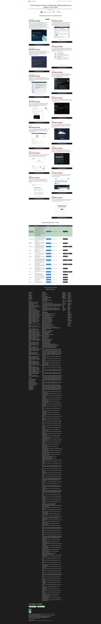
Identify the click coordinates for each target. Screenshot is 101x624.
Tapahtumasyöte (65, 301)
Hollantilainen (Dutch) (69, 299)
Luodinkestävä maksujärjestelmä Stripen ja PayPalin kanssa (50, 344)
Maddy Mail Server (30, 243)
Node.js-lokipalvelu (44, 338)
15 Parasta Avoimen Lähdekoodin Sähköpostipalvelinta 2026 (52, 490)
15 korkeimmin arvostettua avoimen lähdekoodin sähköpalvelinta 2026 (51, 355)
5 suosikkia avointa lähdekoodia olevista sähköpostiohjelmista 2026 (52, 432)
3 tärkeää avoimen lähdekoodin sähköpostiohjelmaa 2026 (51, 385)
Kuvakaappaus (49, 231)
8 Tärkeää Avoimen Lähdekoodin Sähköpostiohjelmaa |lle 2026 (52, 534)
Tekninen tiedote (44, 293)
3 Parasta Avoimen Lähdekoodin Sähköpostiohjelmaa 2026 (51, 491)
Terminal (30, 299)
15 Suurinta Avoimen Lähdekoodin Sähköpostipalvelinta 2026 (51, 526)
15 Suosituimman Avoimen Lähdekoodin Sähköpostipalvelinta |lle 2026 (50, 550)
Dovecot (30, 253)
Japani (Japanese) (69, 311)
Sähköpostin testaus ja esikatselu (46, 328)
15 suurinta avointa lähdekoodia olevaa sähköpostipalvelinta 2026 (51, 426)
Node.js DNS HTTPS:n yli (45, 335)
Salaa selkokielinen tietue (33, 383)
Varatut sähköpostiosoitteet (32, 384)
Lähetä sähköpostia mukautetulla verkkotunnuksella (33, 304)
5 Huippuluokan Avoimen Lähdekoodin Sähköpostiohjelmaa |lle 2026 (52, 544)
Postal (30, 274)
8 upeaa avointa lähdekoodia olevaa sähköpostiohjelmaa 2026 (51, 424)
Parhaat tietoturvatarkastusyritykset (47, 318)
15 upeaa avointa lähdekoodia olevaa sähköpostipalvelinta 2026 (51, 422)
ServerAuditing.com (31, 387)
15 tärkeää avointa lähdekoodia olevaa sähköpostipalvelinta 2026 (51, 434)
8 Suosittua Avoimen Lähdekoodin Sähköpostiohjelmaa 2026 (51, 531)
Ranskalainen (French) (69, 302)
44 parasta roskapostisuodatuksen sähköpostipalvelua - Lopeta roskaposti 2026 (51, 310)
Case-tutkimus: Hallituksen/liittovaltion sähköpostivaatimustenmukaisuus (47, 321)
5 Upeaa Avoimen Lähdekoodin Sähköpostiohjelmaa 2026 (51, 476)
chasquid (30, 268)
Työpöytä (30, 297)
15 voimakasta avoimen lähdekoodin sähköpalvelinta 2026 (51, 386)
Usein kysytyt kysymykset (68, 1)
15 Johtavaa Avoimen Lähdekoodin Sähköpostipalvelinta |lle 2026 (51, 557)
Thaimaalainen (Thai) (69, 321)
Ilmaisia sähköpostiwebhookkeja (46, 297)
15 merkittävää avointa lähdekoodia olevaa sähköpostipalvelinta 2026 (51, 419)
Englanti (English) (70, 300)
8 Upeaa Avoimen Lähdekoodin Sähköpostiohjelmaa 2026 (50, 524)
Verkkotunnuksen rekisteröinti (33, 382)
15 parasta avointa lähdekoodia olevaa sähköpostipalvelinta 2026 (51, 441)
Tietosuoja (63, 1)
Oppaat (30, 300)
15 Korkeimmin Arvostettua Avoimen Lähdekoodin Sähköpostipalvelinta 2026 (49, 504)
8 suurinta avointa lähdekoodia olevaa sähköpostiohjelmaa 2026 (51, 428)
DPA (63, 306)
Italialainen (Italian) (69, 310)
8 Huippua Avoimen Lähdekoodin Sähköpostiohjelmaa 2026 (51, 495)
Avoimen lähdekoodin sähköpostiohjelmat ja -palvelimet (51, 349)
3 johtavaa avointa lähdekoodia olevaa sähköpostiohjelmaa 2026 (51, 409)
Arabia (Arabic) (70, 293)
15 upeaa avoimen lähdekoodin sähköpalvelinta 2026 (51, 377)
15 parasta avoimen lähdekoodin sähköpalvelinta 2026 (51, 350)
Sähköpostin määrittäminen (34, 310)
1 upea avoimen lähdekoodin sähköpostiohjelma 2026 (51, 378)
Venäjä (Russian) (70, 317)
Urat (63, 310)
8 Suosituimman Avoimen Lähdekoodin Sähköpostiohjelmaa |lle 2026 (50, 552)
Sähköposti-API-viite (45, 296)
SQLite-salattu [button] (59, 225)
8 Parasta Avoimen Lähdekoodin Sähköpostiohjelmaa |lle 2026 (51, 592)
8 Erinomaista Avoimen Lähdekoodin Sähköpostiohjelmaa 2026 (52, 465)
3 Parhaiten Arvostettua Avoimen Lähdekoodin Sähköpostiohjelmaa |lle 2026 (51, 548)
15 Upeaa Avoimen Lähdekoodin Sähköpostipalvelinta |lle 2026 (51, 572)
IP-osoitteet (43, 295)
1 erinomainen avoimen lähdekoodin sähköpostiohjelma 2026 (51, 374)
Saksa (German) (70, 303)
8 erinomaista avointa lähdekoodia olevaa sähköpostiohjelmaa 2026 (50, 413)
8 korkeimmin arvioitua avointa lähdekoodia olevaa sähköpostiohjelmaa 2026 (49, 458)
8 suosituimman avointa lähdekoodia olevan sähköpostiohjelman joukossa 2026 (51, 401)
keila (29, 279)
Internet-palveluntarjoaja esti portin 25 (34, 376)
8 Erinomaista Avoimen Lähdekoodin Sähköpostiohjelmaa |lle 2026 (51, 563)
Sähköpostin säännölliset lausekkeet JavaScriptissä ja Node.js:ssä (51, 327)
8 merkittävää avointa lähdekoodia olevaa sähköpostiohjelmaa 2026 (52, 420)
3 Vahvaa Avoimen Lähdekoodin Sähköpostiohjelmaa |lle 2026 (50, 589)
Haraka (30, 271)
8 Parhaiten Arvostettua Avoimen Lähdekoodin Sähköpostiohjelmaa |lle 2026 (51, 600)
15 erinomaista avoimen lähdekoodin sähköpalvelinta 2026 (52, 369)
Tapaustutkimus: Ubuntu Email (46, 323)
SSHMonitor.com (31, 388)
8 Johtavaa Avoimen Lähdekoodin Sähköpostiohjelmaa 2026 (52, 510)
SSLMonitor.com (31, 389)
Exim (29, 260)
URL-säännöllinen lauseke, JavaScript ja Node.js (49, 346)
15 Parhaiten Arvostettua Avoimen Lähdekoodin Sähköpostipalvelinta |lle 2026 (51, 546)
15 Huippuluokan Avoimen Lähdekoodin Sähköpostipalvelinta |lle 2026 (50, 542)
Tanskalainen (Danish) (69, 297)
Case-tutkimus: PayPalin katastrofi (47, 339)
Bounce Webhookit (44, 299)
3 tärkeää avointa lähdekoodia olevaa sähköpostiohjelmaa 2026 (51, 436)
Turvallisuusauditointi (45, 294)
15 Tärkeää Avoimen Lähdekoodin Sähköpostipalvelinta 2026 (51, 484)
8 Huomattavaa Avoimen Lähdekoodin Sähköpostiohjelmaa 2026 (51, 473)
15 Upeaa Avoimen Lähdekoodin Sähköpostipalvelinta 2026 (52, 475)
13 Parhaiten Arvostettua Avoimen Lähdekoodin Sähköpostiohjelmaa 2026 (51, 405)
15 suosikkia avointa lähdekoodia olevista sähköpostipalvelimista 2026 (51, 430)
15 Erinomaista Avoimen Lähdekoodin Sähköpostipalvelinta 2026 (52, 467)
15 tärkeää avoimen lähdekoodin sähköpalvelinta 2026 (51, 384)
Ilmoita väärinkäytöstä (65, 308)
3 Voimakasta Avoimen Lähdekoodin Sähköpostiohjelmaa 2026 (51, 489)
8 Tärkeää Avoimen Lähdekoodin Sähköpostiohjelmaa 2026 (52, 485)
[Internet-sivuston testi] (33, 606)
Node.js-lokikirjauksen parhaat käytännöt (47, 317)
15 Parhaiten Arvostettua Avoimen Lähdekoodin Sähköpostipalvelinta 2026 (51, 403)
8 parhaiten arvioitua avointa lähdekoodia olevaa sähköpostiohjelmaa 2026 (51, 398)
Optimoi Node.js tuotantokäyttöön (46, 331)
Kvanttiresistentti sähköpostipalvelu (47, 340)
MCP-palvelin (44, 329)
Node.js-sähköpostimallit (45, 336)
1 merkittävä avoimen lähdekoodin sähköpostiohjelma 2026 (52, 376)
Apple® (30, 293)
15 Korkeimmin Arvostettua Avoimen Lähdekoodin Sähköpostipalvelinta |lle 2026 (49, 553)
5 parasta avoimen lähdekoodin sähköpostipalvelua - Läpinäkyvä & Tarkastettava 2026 (51, 306)
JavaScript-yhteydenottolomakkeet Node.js (48, 334)
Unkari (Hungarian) (69, 306)
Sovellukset (31, 292)
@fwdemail (65, 295)
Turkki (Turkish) (70, 322)
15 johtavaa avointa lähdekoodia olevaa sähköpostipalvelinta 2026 (51, 407)
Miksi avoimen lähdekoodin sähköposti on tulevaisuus (49, 347)
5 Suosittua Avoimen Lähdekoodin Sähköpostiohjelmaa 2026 (52, 482)
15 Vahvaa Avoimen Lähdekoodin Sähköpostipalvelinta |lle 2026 (52, 535)
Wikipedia (70, 246)
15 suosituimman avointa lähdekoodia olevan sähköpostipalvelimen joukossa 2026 (51, 400)
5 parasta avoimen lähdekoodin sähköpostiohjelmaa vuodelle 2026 (51, 394)
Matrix (64, 296)
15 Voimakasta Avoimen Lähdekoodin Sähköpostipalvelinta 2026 (51, 487)
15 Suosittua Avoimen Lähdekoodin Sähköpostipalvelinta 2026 (51, 480)
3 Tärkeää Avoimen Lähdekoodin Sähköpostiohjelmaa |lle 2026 (52, 585)
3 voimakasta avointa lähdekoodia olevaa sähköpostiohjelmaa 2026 (52, 439)
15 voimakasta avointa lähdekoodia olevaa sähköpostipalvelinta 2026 (51, 438)
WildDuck (30, 256)
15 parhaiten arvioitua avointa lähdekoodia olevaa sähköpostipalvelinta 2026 (52, 396)
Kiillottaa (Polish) (70, 315)
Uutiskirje (64, 293)
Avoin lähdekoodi (44, 301)
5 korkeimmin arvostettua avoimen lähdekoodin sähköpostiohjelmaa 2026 (51, 364)
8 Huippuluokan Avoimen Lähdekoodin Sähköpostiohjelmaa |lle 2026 (50, 596)
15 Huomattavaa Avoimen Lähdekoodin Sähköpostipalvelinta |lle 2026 (51, 569)
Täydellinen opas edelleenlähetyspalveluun (48, 330)
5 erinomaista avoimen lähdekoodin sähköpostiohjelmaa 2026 (51, 371)
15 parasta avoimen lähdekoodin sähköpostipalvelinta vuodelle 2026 (51, 392)
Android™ (30, 295)
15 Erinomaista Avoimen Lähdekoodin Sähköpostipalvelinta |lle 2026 (51, 561)
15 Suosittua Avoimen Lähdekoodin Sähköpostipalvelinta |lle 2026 (51, 579)
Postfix (30, 264)
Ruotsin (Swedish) (70, 320)
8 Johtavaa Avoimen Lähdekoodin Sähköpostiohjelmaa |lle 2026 (51, 559)
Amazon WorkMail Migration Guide (47, 314)
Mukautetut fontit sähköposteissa (46, 325)
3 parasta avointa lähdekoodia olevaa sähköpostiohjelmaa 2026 (51, 443)
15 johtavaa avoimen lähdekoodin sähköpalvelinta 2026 (51, 366)
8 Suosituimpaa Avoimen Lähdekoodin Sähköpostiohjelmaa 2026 (51, 502)
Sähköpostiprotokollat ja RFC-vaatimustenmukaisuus (49, 326)
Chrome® (30, 298)
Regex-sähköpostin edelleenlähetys (47, 300)
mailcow (30, 250)
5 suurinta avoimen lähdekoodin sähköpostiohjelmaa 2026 (51, 380)
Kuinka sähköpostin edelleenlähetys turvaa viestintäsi (49, 345)
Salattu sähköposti (59, 1)
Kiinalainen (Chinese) (69, 295)
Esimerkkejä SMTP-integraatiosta (33, 302)
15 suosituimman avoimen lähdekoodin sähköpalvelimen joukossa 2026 (51, 359)
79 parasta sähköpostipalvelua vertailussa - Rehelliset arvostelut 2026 (52, 304)
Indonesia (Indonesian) (69, 308)
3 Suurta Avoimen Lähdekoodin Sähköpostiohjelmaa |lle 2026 (51, 577)
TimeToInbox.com (31, 386)
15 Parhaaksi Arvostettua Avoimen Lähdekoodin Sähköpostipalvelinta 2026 (52, 496)
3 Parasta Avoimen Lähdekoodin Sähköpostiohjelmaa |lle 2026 (51, 540)
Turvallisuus (64, 303)
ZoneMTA (30, 277)
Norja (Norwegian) (70, 314)
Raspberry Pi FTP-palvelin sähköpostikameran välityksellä (33, 309)
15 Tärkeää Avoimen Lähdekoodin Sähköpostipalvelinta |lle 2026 (51, 583)
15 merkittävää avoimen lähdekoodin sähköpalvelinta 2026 (52, 375)
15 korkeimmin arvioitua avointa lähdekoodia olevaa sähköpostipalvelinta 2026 (49, 457)
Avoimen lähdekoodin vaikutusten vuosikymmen (49, 313)
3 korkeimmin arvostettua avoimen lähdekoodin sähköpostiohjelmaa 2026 (51, 357)
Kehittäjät (43, 292)
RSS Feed (64, 298)
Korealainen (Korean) (69, 313)
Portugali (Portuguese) (69, 316)
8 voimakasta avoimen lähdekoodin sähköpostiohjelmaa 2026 (52, 387)
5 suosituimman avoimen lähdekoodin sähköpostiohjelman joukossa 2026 (51, 361)
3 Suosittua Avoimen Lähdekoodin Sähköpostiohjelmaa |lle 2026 (51, 581)
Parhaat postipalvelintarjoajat (46, 316)
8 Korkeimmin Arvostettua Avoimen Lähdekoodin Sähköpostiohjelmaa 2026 (52, 506)
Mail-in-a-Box (31, 246)
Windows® (30, 294)
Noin (63, 302)
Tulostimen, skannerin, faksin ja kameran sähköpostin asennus (34, 307)
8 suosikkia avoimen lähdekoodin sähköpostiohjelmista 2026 (51, 383)
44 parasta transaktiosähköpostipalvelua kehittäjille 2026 (50, 307)
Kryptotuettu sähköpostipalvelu (46, 332)
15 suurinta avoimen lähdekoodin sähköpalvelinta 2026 (52, 379)
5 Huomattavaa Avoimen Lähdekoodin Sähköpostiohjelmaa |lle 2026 (51, 571)
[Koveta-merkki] (30, 610)
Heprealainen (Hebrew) (69, 305)
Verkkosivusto (65, 231)
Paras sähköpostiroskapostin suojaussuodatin (48, 315)
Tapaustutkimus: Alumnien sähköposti (47, 322)
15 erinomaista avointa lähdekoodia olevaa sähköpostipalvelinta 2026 (51, 411)
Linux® (30, 296)
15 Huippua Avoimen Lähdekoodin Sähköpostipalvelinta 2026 (51, 493)
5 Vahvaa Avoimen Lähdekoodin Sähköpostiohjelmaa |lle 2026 (51, 536)
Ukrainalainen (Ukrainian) (69, 324)
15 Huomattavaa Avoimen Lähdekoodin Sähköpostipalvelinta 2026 (52, 471)
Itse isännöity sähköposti (45, 298)
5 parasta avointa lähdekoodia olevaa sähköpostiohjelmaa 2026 (51, 390)
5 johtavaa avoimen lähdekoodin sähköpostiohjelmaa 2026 (51, 368)
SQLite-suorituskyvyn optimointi (46, 342)
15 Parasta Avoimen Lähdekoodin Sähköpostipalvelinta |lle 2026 (51, 538)
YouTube (64, 297)
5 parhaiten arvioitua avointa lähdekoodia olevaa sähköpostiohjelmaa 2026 (51, 451)
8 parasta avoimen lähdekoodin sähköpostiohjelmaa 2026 (51, 351)
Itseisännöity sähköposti (45, 333)
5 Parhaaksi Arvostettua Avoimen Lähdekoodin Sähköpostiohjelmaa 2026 (51, 498)
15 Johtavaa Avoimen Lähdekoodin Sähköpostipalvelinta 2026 (51, 508)
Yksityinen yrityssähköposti (32, 379)
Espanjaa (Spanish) (69, 319)
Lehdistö (64, 309)
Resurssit (30, 377)
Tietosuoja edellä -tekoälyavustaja (47, 319)
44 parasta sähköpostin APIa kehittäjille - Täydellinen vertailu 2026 (51, 308)
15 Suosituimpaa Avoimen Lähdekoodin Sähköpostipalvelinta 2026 (51, 500)
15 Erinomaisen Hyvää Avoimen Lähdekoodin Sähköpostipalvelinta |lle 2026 (51, 565)
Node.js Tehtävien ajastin (45, 337)
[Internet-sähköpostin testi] (41, 606)
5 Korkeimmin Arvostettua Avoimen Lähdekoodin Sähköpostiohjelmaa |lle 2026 (52, 555)
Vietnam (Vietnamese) (69, 325)
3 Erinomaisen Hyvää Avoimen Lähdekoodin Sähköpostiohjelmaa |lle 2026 (52, 567)
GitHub (64, 294)
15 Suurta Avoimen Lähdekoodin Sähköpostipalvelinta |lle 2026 (51, 575)
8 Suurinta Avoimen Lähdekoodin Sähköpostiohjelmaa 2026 (51, 478)
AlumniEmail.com (31, 385)
